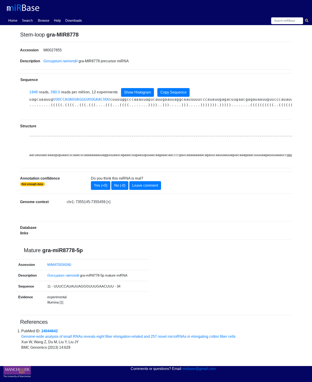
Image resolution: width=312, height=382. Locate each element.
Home (13, 20)
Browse (43, 20)
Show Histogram (137, 92)
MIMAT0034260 (59, 265)
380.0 (55, 92)
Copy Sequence (173, 92)
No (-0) (119, 185)
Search (27, 20)
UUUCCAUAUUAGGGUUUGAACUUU (81, 99)
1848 (33, 92)
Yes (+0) (100, 185)
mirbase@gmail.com (199, 369)
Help (57, 20)
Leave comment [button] (145, 185)
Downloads (73, 20)
